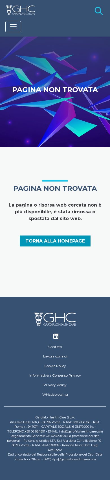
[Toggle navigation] (13, 26)
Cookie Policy (55, 366)
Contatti (55, 347)
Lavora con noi (55, 356)
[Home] (20, 10)
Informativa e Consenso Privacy (55, 375)
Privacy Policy (55, 385)
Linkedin (56, 338)
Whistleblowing (55, 394)
